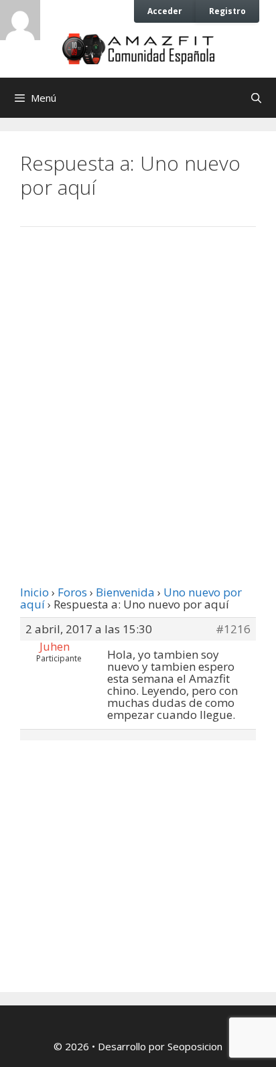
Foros (72, 592)
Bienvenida (125, 592)
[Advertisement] (138, 391)
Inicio (34, 592)
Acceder (164, 10)
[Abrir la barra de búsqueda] (256, 98)
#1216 (233, 629)
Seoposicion (194, 1046)
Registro (227, 10)
